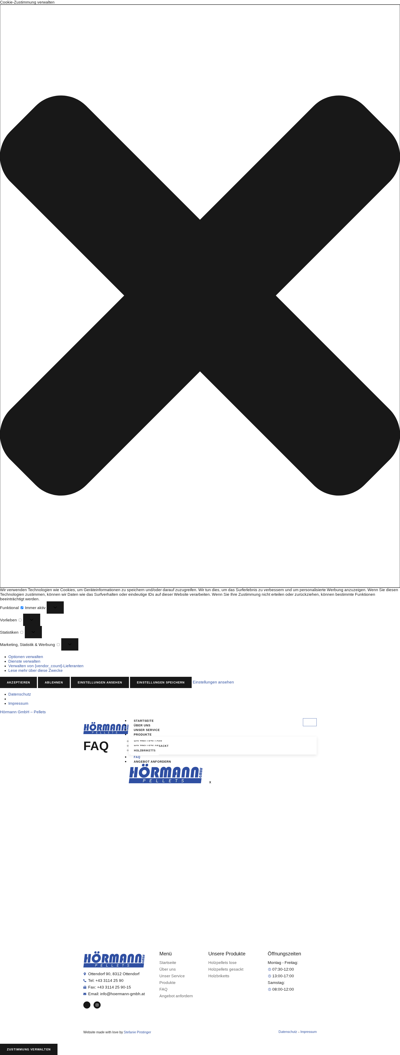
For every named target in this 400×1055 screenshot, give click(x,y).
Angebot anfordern (152, 761)
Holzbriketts (145, 750)
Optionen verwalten (25, 657)
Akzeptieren (18, 682)
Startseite (144, 720)
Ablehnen (54, 682)
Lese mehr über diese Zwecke (35, 670)
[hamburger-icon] (310, 722)
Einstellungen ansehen (100, 682)
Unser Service (147, 730)
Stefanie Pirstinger (137, 1032)
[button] (200, 296)
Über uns (142, 725)
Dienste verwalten (24, 661)
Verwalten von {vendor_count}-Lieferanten (46, 666)
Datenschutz (19, 694)
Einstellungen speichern (161, 682)
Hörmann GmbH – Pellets (23, 712)
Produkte (143, 734)
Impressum (18, 703)
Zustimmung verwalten (29, 1049)
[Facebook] (86, 1005)
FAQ (137, 757)
